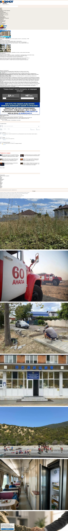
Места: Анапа (4, 120)
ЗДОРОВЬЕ (2, 11)
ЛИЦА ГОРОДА (2, 16)
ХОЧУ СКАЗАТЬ (2, 24)
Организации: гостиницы (10, 120)
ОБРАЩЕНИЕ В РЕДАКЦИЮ (4, 18)
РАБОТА (5, 25)
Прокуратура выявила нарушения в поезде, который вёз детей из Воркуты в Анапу (11, 510)
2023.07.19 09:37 (7, 137)
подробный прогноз (3, 175)
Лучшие (5, 128)
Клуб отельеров (4, 119)
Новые (1, 128)
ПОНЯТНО (7, 529)
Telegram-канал (21, 114)
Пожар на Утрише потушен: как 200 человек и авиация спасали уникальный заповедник (12, 458)
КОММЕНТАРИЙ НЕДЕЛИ (4, 13)
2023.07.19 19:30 (8, 132)
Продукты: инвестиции (17, 120)
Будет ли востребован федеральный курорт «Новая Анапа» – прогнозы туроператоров (13, 117)
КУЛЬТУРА (1, 15)
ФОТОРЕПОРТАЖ (3, 23)
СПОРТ (1, 22)
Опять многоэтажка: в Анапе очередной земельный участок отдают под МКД (12, 118)
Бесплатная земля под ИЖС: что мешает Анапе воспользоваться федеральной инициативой (12, 195)
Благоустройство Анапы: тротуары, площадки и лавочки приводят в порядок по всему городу (12, 354)
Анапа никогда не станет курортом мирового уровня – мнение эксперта (11, 41)
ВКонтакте (38, 114)
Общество (1, 70)
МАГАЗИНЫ (5, 29)
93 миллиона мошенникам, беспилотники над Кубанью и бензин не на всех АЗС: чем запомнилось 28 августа (14, 193)
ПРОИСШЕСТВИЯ (3, 20)
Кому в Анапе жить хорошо (4, 43)
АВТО (5, 27)
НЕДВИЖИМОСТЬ (3, 17)
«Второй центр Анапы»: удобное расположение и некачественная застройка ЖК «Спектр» (13, 55)
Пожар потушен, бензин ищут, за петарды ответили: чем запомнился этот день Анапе (11, 194)
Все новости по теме (3, 40)
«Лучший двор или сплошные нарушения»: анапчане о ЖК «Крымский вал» (11, 56)
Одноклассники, (33, 114)
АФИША (1, 9)
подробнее (7, 175)
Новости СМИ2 (2, 167)
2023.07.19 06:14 (13, 142)
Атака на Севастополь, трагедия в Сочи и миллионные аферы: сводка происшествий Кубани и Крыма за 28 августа (15, 192)
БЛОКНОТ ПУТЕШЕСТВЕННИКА (5, 10)
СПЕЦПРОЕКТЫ (2, 21)
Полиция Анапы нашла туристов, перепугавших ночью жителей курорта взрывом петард (12, 406)
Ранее (9, 128)
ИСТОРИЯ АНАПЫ (3, 12)
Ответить (4, 139)
